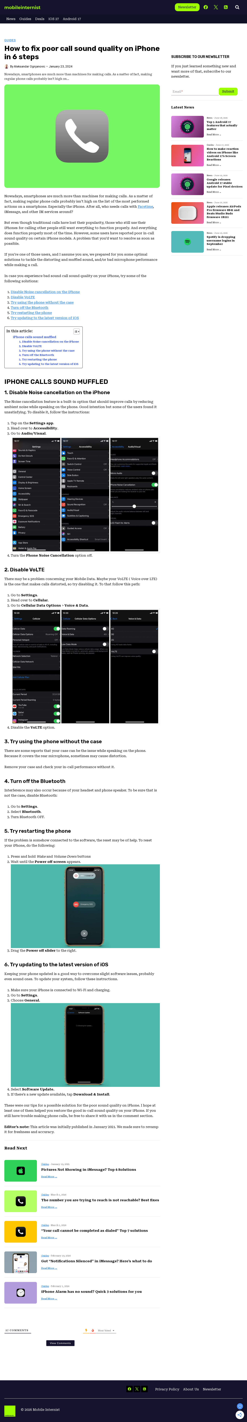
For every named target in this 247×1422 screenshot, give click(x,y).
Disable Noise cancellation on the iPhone (45, 292)
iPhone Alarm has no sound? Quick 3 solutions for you (91, 1291)
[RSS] (226, 7)
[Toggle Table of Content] (75, 331)
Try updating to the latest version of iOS (45, 318)
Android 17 (72, 19)
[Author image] (6, 66)
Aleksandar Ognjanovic (29, 66)
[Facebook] (206, 7)
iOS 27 (53, 19)
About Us (191, 1389)
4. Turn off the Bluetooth (36, 355)
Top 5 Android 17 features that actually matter (222, 125)
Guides (25, 19)
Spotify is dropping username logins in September (221, 241)
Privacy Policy (167, 1389)
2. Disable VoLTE (30, 346)
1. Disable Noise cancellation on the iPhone (49, 341)
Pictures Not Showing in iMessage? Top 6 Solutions (88, 1169)
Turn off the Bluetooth (29, 308)
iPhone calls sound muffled (34, 337)
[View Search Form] (237, 7)
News (11, 19)
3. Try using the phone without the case (46, 350)
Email (178, 91)
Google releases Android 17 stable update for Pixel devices (224, 183)
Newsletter (187, 7)
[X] (216, 7)
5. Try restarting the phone (38, 359)
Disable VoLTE (23, 297)
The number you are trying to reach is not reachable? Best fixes (100, 1200)
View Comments (60, 1343)
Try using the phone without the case (42, 302)
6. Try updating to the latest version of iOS (48, 364)
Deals (39, 19)
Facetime (145, 206)
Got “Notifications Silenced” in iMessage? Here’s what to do (96, 1261)
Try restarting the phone (31, 313)
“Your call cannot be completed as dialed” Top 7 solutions (94, 1230)
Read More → (49, 1176)
